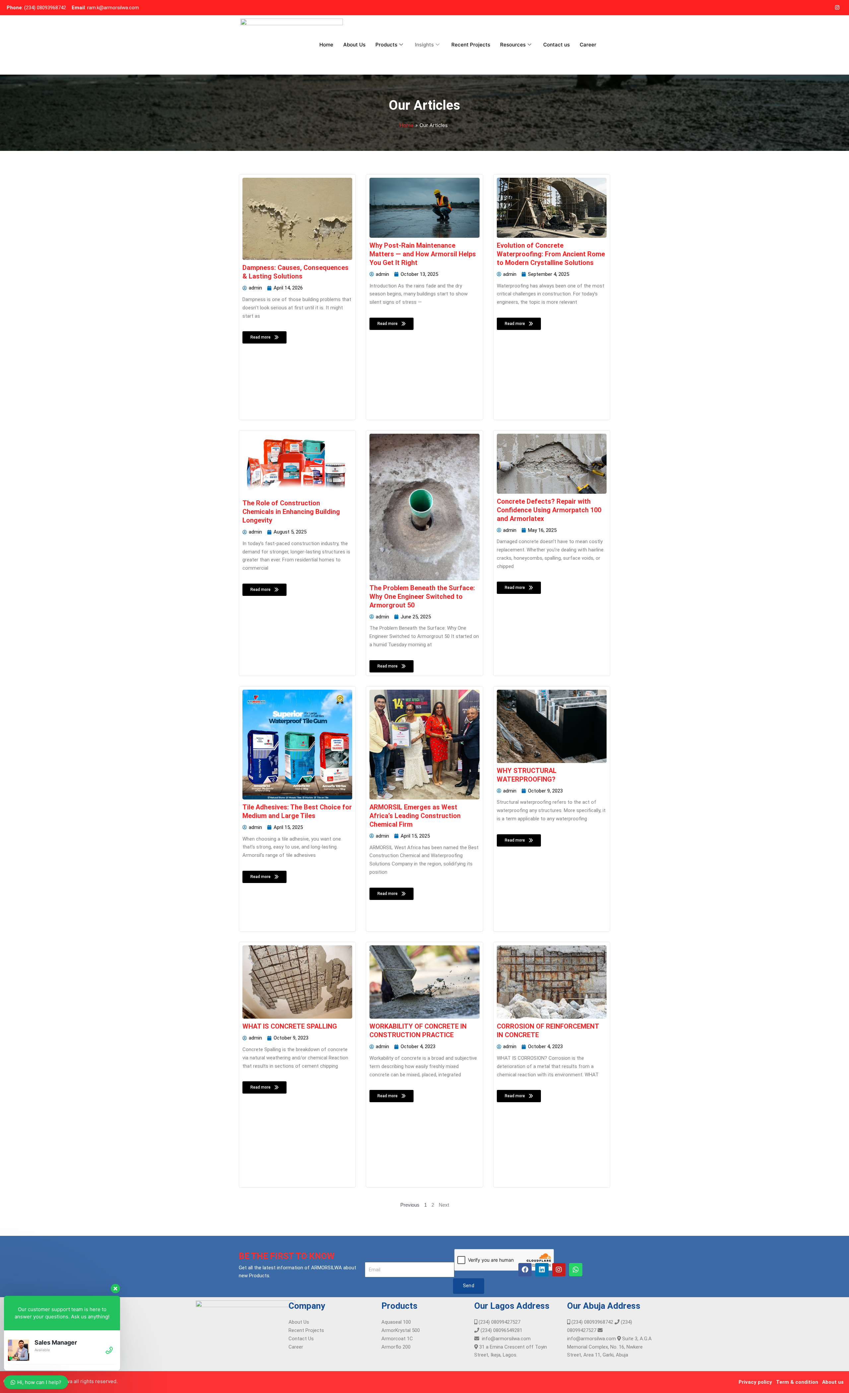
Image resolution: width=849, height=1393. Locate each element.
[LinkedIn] (824, 8)
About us (833, 1382)
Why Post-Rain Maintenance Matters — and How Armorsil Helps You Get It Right (422, 254)
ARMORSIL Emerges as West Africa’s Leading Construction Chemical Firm (415, 815)
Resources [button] (513, 44)
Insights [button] (424, 44)
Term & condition (797, 1382)
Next (444, 1205)
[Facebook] (811, 8)
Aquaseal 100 (396, 1322)
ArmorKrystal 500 (400, 1330)
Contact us (556, 44)
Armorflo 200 (396, 1347)
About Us (354, 44)
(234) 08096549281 (500, 1330)
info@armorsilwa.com (505, 1339)
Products (386, 44)
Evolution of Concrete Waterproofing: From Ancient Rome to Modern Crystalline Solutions (551, 254)
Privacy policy (755, 1382)
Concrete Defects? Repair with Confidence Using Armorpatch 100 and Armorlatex (549, 510)
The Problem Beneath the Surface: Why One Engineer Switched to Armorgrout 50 (422, 596)
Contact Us (301, 1339)
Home (326, 44)
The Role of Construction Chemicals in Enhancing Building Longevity (291, 511)
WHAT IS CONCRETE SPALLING (289, 1026)
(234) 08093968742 (591, 1322)
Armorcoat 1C (397, 1339)
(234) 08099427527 (498, 1322)
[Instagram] (837, 8)
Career (588, 44)
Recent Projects (470, 44)
